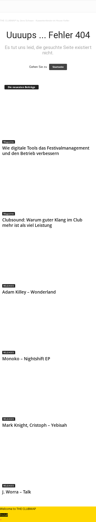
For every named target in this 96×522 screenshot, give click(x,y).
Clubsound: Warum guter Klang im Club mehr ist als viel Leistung (42, 222)
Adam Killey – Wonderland (29, 292)
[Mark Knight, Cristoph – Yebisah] (48, 396)
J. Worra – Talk (16, 492)
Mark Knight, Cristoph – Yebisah (34, 425)
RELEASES (8, 285)
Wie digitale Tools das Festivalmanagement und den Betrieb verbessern (45, 150)
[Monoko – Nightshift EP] (48, 329)
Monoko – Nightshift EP (26, 359)
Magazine (8, 141)
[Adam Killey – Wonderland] (48, 263)
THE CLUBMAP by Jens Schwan (17, 20)
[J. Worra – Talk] (48, 462)
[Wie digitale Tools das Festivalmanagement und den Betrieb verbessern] (48, 119)
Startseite (58, 67)
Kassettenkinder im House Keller (52, 20)
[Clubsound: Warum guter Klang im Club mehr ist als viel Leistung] (48, 191)
